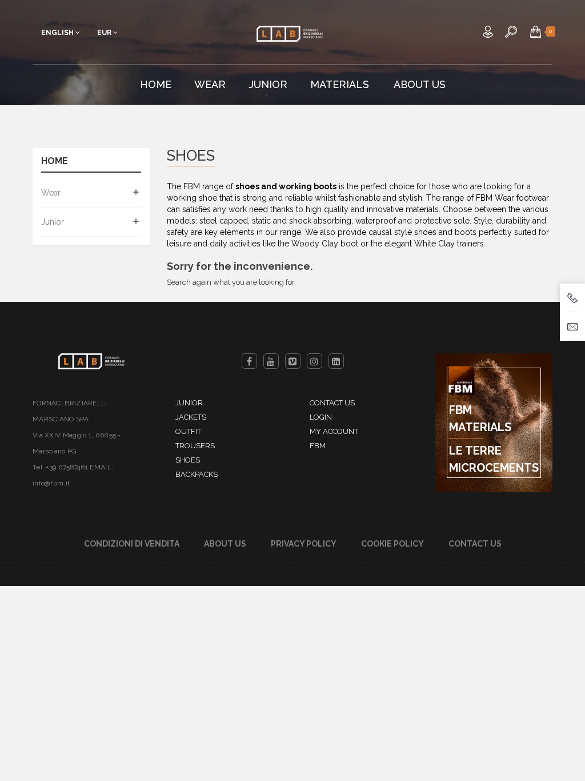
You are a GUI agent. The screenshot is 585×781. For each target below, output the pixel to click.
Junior (52, 221)
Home (54, 161)
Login (321, 417)
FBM (318, 445)
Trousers (195, 445)
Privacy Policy (303, 543)
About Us (225, 543)
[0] (535, 31)
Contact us (332, 403)
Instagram (314, 361)
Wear (51, 192)
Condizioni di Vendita (131, 543)
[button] (535, 31)
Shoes (187, 460)
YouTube (271, 361)
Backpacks (196, 474)
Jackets (190, 417)
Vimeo (292, 361)
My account (334, 431)
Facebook (249, 361)
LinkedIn (336, 361)
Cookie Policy (392, 543)
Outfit (188, 431)
